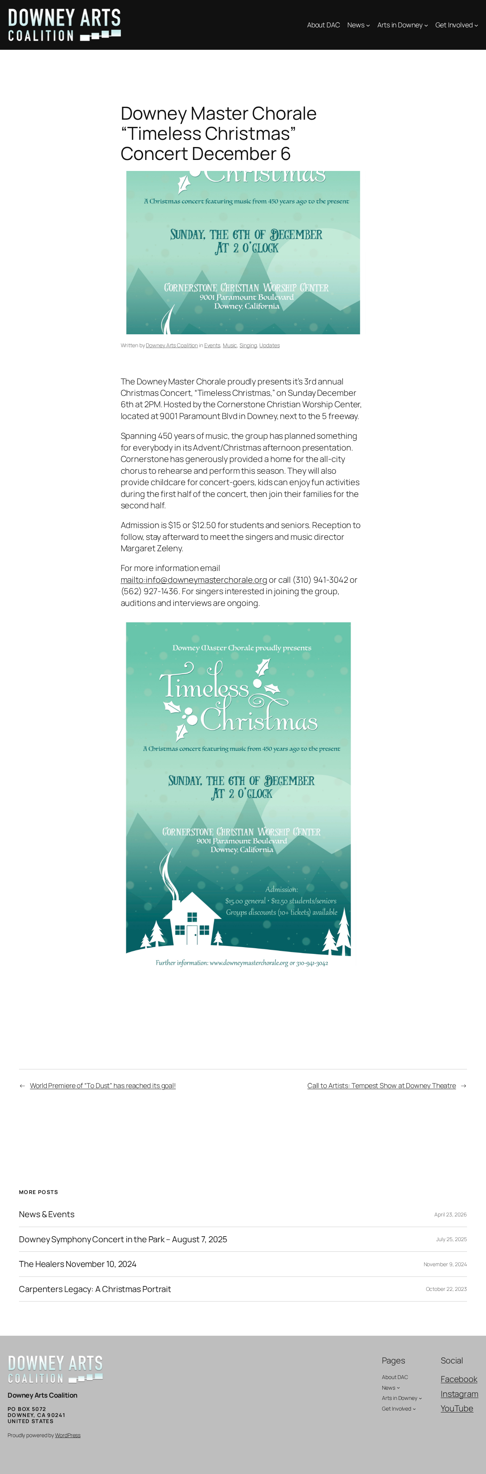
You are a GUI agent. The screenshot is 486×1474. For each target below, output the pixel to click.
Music (230, 345)
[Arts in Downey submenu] (426, 25)
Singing (248, 345)
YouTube (457, 1408)
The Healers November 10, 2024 (78, 1263)
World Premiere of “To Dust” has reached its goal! (103, 1085)
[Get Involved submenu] (476, 25)
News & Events (46, 1214)
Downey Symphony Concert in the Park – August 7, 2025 (123, 1239)
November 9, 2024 (445, 1264)
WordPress (67, 1435)
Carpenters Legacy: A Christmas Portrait (95, 1289)
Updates (269, 345)
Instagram (459, 1394)
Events (212, 345)
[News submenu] (368, 25)
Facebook (459, 1379)
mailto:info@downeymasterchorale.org (194, 579)
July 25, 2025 (451, 1239)
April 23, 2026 (450, 1214)
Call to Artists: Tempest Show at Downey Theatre (382, 1085)
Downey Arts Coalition (172, 345)
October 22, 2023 (446, 1288)
